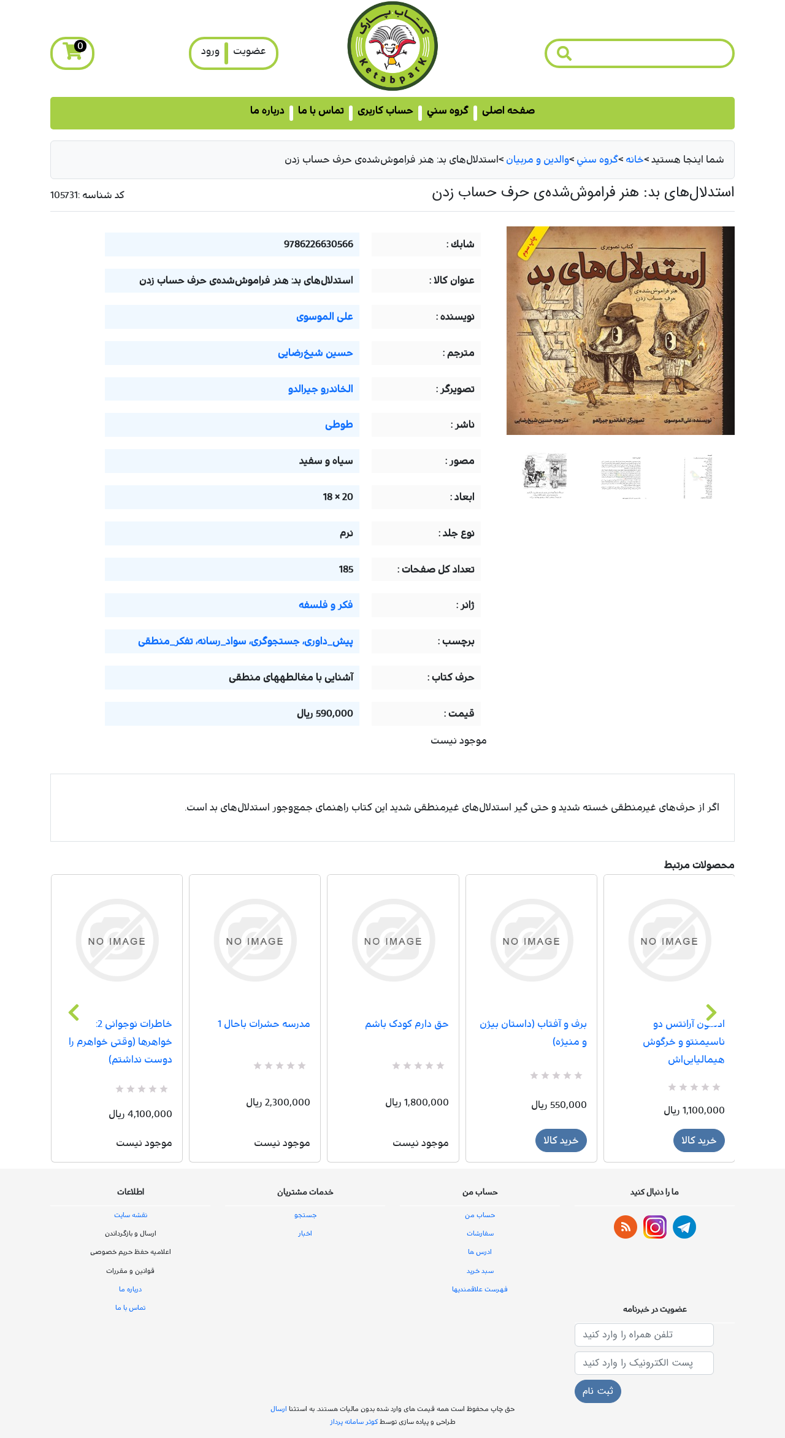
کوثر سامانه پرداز (354, 1421)
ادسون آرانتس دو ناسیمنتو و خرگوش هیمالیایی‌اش (684, 1041)
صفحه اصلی (508, 110)
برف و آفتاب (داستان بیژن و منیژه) (533, 1033)
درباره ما (267, 110)
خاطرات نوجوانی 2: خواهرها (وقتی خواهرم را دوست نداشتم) (120, 1041)
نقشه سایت (130, 1215)
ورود (210, 51)
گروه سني (448, 110)
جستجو (305, 1215)
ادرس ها (480, 1251)
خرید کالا (561, 1140)
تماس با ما (321, 110)
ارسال (278, 1408)
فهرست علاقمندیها (480, 1289)
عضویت (249, 51)
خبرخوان (625, 1227)
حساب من (480, 1215)
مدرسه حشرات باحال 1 (264, 1024)
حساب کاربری (385, 110)
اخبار (305, 1233)
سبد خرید (480, 1270)
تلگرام (684, 1227)
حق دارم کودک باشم (406, 1024)
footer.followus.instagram (655, 1227)
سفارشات (480, 1233)
